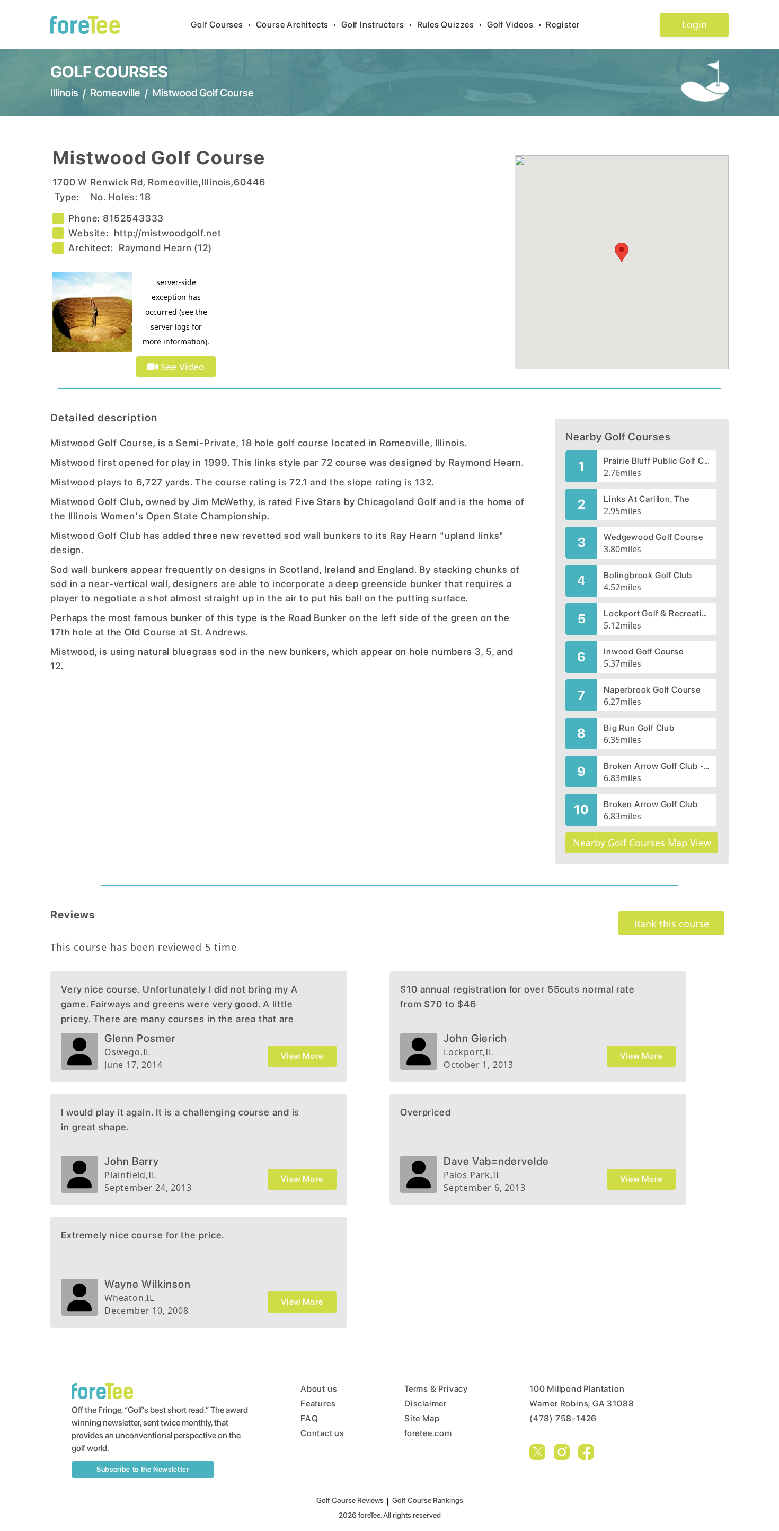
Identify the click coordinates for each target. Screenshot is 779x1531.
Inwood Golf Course (643, 652)
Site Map (421, 1418)
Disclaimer (425, 1404)
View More (302, 1056)
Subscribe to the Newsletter (142, 1469)
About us (318, 1389)
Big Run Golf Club (639, 728)
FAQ (309, 1418)
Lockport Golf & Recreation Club (657, 613)
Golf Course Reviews (350, 1500)
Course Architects (296, 25)
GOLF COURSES (109, 71)
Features (317, 1404)
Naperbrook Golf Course (652, 690)
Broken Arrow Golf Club (651, 804)
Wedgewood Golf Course (653, 537)
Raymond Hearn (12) (165, 247)
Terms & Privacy (436, 1389)
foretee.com (428, 1433)
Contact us (322, 1433)
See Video (181, 366)
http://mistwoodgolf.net (168, 232)
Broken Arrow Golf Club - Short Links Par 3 (657, 766)
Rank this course (671, 923)
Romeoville (115, 92)
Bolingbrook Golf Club (648, 575)
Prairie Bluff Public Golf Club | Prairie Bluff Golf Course (657, 461)
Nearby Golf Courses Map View (642, 842)
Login (694, 24)
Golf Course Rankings (427, 1500)
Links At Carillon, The (646, 499)
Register (562, 25)
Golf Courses (221, 25)
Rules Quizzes (450, 25)
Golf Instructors (377, 25)
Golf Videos (514, 25)
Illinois (64, 92)
